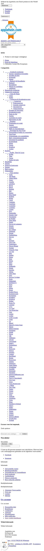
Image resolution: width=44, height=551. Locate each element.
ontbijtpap (12, 88)
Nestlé (11, 332)
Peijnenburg (13, 345)
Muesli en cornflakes (15, 86)
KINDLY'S (12, 283)
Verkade (11, 396)
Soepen (7, 167)
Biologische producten (12, 90)
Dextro (11, 226)
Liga (10, 312)
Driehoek (12, 231)
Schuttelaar (12, 367)
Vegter (11, 391)
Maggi (11, 323)
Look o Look (13, 317)
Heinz (11, 257)
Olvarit (11, 340)
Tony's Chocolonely (15, 378)
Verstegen (12, 398)
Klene (11, 288)
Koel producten (10, 474)
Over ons (8, 492)
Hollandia (12, 266)
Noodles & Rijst (14, 75)
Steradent (12, 373)
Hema (11, 143)
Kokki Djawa (13, 292)
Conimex (12, 207)
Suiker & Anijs (14, 160)
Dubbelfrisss (13, 235)
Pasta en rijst (13, 114)
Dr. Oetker (12, 229)
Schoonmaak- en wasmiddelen (19, 136)
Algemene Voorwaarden (13, 490)
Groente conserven (19, 105)
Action (11, 149)
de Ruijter (12, 218)
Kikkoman (12, 281)
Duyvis (11, 237)
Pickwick (12, 349)
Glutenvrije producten (12, 92)
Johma (11, 272)
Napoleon (12, 330)
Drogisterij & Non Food (15, 130)
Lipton (11, 314)
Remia (11, 358)
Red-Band (12, 356)
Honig (11, 268)
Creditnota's (9, 511)
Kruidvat (12, 147)
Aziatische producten (14, 72)
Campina (12, 202)
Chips (11, 96)
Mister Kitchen (14, 328)
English (7, 13)
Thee (10, 156)
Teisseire (12, 376)
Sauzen (7, 163)
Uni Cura (12, 380)
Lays (10, 306)
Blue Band (12, 195)
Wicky (11, 406)
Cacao (11, 158)
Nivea (11, 334)
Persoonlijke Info (10, 507)
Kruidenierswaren (15, 112)
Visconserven (17, 107)
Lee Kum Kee (13, 310)
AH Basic (12, 176)
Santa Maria (13, 365)
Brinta (11, 198)
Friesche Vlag (13, 250)
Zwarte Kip (12, 418)
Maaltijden (8, 162)
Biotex (11, 193)
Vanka (11, 389)
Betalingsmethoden (11, 470)
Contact (7, 494)
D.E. (10, 211)
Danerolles (12, 213)
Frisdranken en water (16, 123)
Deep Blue (12, 220)
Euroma (11, 240)
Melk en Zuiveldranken (16, 129)
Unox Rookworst (14, 384)
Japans (11, 79)
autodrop (12, 184)
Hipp (10, 264)
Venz (10, 395)
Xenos (11, 145)
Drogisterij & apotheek (16, 140)
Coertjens (12, 204)
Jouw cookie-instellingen (13, 518)
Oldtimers (12, 338)
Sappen (11, 125)
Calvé (11, 200)
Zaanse (11, 415)
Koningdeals (13, 141)
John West (12, 273)
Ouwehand (12, 341)
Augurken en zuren (15, 118)
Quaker (11, 354)
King (10, 284)
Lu (10, 321)
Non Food (12, 134)
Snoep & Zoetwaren (11, 165)
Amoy (11, 180)
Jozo (10, 275)
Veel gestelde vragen (11, 469)
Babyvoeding (9, 169)
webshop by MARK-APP (23, 544)
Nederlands (8, 9)
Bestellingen (9, 509)
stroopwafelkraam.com (16, 374)
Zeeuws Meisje (14, 417)
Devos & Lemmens (15, 224)
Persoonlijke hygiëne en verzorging (20, 132)
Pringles (11, 352)
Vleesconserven (18, 108)
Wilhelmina (12, 409)
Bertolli (11, 189)
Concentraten (13, 127)
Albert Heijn (13, 178)
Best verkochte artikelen (12, 480)
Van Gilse (12, 387)
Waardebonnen (10, 514)
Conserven (15, 101)
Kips (10, 286)
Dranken (10, 121)
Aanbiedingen (9, 476)
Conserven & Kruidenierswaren (17, 99)
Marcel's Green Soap (16, 325)
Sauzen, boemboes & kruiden (18, 74)
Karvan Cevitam (14, 277)
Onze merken (12, 173)
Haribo (11, 255)
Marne (11, 327)
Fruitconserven (18, 103)
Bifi (10, 191)
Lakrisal (11, 305)
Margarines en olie (15, 119)
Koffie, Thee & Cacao (14, 152)
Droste (11, 233)
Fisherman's (13, 244)
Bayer (11, 185)
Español (7, 11)
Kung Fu (12, 303)
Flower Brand (13, 246)
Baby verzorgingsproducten (18, 138)
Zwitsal (11, 420)
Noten (11, 97)
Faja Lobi (12, 242)
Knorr (11, 290)
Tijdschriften (9, 171)
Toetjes (11, 116)
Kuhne (11, 301)
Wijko (11, 407)
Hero (10, 262)
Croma (11, 209)
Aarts (10, 174)
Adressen (8, 512)
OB (10, 336)
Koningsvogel (13, 294)
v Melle (11, 385)
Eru (10, 239)
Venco (11, 393)
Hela (10, 259)
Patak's (11, 343)
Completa (12, 206)
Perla (10, 347)
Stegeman (12, 371)
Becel (11, 187)
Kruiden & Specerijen (16, 110)
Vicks (11, 400)
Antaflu (11, 182)
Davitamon (12, 217)
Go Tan (11, 251)
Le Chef (11, 308)
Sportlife (12, 369)
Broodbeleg (13, 85)
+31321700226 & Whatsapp (17, 539)
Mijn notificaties (10, 516)
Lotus (11, 319)
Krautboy (12, 297)
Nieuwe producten (11, 478)
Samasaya (12, 363)
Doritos (11, 228)
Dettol (11, 222)
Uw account (6, 500)
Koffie (11, 154)
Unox (11, 382)
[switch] (4, 547)
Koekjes (7, 151)
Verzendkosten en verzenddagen (15, 472)
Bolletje (11, 196)
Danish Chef (13, 215)
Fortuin (11, 248)
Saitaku (11, 362)
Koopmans (12, 295)
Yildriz (11, 413)
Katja (10, 279)
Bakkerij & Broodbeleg (15, 81)
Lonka (11, 316)
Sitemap (7, 495)
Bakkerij (12, 83)
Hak (10, 253)
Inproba (11, 270)
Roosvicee (12, 360)
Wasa (10, 402)
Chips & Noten (12, 94)
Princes (11, 351)
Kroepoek (12, 77)
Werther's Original (15, 404)
